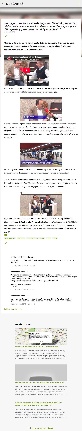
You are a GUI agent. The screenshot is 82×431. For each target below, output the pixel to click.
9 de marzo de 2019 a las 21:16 (23, 304)
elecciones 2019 (32, 238)
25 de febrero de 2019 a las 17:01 (23, 265)
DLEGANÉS (14, 4)
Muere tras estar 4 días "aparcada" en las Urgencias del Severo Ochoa (39, 382)
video (55, 238)
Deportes (21, 238)
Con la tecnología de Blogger (42, 428)
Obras (42, 238)
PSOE (48, 238)
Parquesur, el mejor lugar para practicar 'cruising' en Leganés (36, 346)
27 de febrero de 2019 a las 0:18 (23, 289)
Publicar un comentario (13, 309)
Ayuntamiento (10, 238)
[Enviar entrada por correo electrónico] (5, 236)
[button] (5, 36)
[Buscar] (26, 3)
